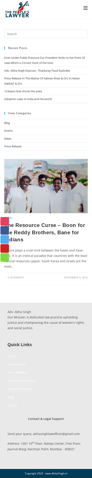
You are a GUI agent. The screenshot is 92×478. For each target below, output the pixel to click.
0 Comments (16, 277)
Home (11, 356)
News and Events (19, 389)
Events (8, 131)
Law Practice (16, 364)
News (7, 138)
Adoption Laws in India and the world (28, 99)
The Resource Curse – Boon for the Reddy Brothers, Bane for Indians (44, 232)
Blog (7, 123)
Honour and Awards (21, 381)
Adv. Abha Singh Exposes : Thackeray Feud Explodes (37, 70)
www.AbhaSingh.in (56, 473)
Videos (12, 405)
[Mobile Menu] (85, 8)
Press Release (12, 146)
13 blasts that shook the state (23, 91)
